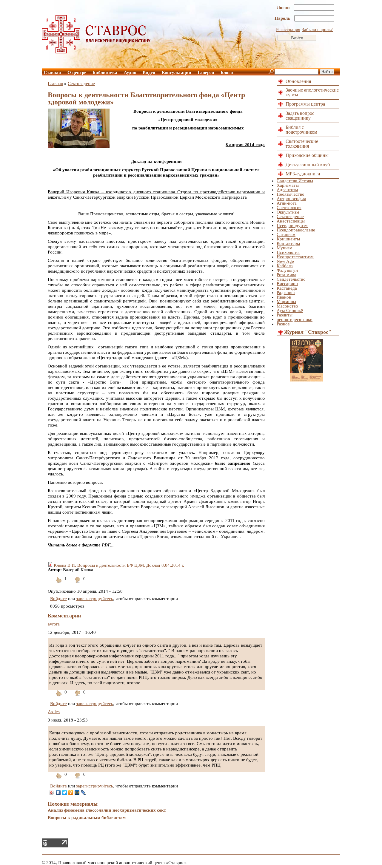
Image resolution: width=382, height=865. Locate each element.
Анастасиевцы (291, 221)
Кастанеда (287, 288)
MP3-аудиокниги (303, 173)
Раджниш (286, 292)
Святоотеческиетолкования (302, 144)
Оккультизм (288, 212)
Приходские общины (307, 155)
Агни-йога (287, 203)
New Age (285, 261)
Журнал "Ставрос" (307, 332)
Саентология (289, 207)
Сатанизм (286, 234)
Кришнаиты (288, 239)
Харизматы (288, 185)
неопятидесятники (294, 319)
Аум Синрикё (290, 310)
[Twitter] (64, 792)
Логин (284, 7)
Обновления (298, 81)
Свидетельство (291, 279)
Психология (288, 252)
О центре (76, 72)
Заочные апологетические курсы (312, 92)
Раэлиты (284, 315)
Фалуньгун (287, 270)
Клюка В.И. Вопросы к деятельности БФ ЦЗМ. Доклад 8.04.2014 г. (119, 565)
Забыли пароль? (317, 29)
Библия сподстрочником (301, 130)
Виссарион (287, 283)
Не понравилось (78, 583)
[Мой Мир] (77, 792)
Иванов (284, 297)
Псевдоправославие (296, 230)
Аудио (130, 72)
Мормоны (286, 301)
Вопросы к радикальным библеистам (87, 817)
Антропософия (291, 198)
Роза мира (286, 274)
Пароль (283, 18)
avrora (54, 624)
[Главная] (96, 52)
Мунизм (284, 247)
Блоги (227, 72)
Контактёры (288, 243)
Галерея (206, 72)
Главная (52, 72)
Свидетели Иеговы (295, 180)
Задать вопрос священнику (300, 116)
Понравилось (59, 583)
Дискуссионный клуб (308, 164)
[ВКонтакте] (58, 792)
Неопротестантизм (295, 256)
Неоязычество (290, 194)
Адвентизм (287, 189)
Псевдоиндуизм (292, 225)
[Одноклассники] (71, 792)
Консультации (176, 72)
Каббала (285, 265)
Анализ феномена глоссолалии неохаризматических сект (107, 810)
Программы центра (305, 103)
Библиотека (105, 72)
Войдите (58, 598)
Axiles (54, 711)
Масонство (287, 306)
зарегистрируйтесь (94, 598)
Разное (283, 324)
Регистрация (288, 29)
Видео (149, 72)
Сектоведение (81, 83)
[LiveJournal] (83, 792)
